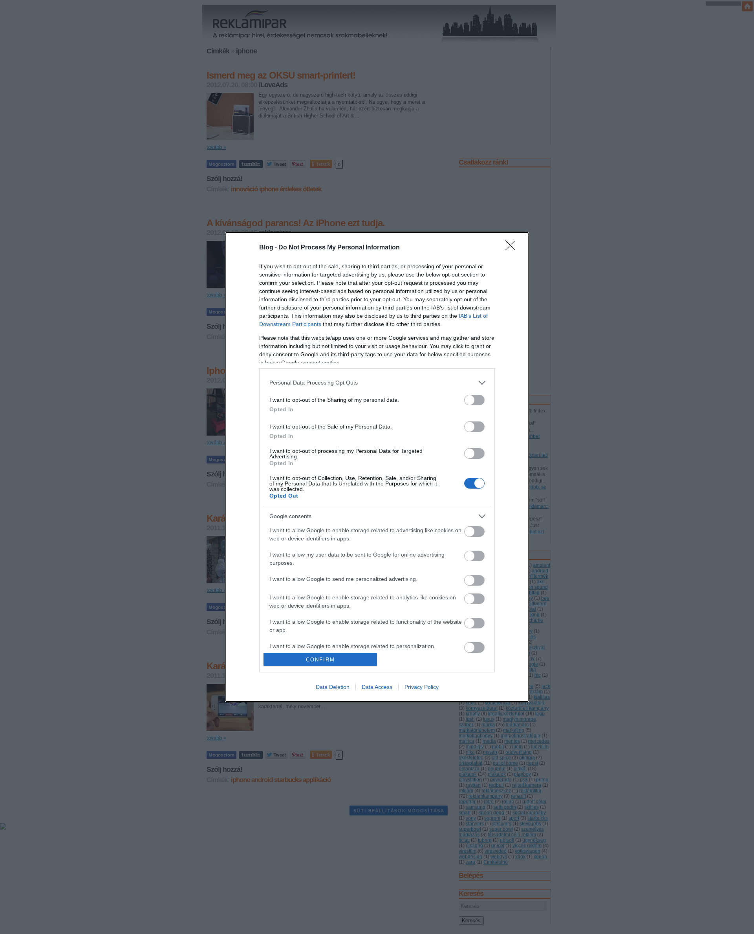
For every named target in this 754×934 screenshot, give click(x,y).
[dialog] (377, 467)
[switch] (474, 400)
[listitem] (377, 383)
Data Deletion (333, 687)
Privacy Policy (421, 687)
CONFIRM (320, 660)
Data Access (377, 687)
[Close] (512, 247)
